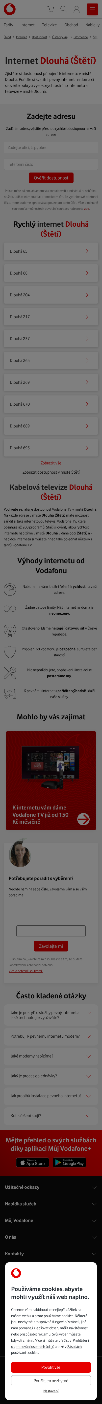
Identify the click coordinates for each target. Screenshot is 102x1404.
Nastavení (50, 1391)
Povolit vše (50, 1367)
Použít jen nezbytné (51, 1380)
